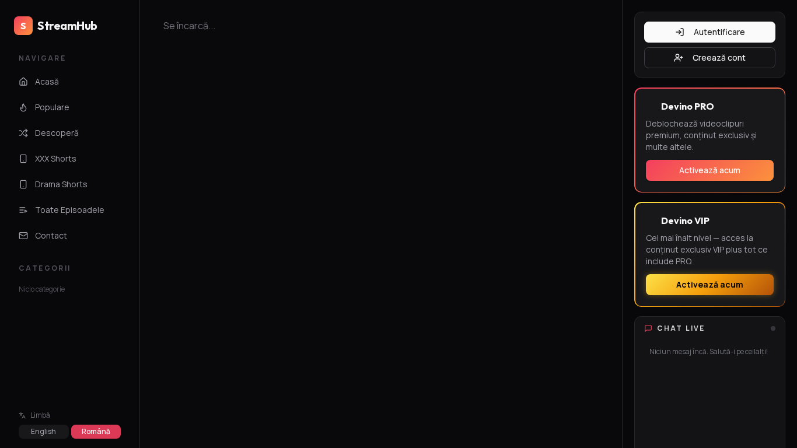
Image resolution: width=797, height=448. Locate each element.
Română (96, 431)
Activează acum (709, 170)
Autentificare (719, 31)
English (43, 431)
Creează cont (719, 57)
